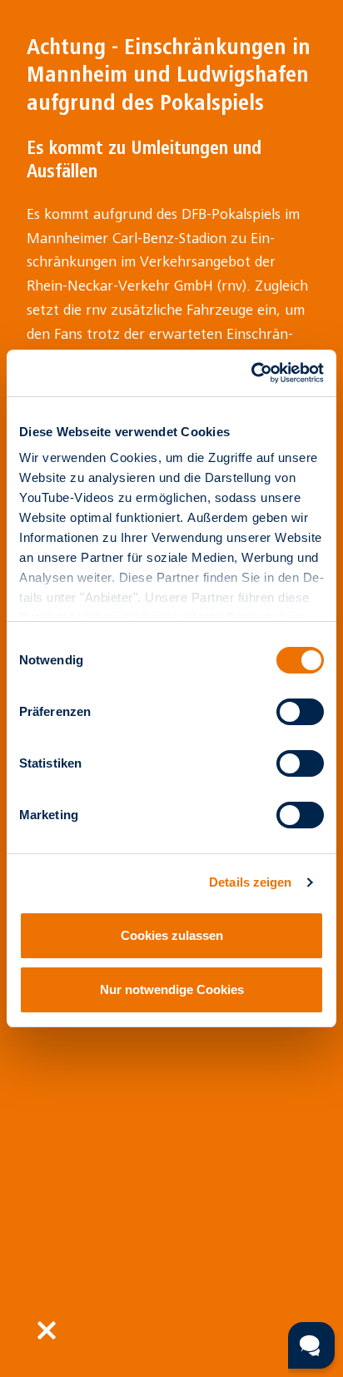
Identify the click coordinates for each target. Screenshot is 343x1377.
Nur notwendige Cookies (172, 989)
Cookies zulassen (172, 935)
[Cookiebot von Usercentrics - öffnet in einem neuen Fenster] (251, 373)
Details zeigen (250, 882)
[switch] (300, 711)
